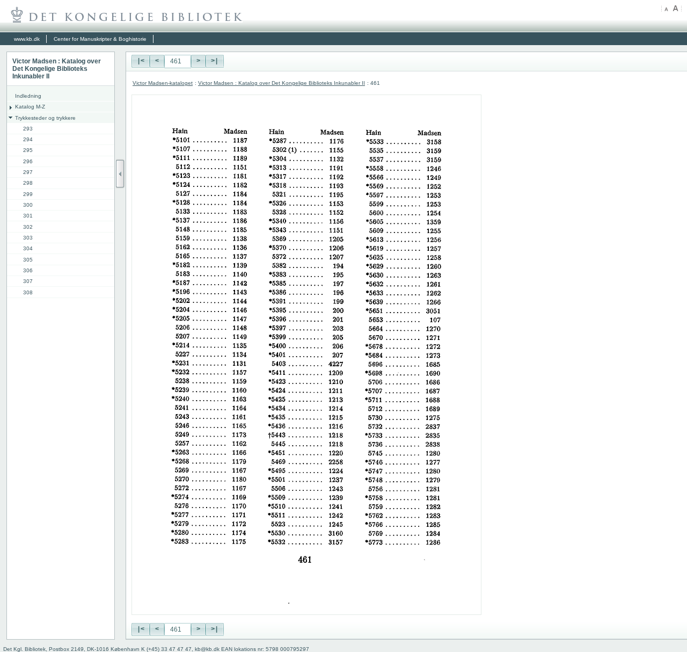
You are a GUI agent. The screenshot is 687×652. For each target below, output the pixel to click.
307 (28, 281)
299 (28, 194)
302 (28, 227)
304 (28, 248)
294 (28, 139)
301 (28, 216)
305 (28, 260)
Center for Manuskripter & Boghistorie (100, 39)
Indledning (28, 96)
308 (28, 292)
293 (28, 129)
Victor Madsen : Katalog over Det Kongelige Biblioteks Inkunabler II (281, 83)
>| (214, 61)
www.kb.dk (27, 39)
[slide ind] (120, 174)
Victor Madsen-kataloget (163, 83)
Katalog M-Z (30, 107)
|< (140, 61)
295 (28, 150)
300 (28, 205)
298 (28, 183)
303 (28, 238)
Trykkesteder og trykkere (45, 118)
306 (28, 270)
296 (28, 161)
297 (28, 172)
